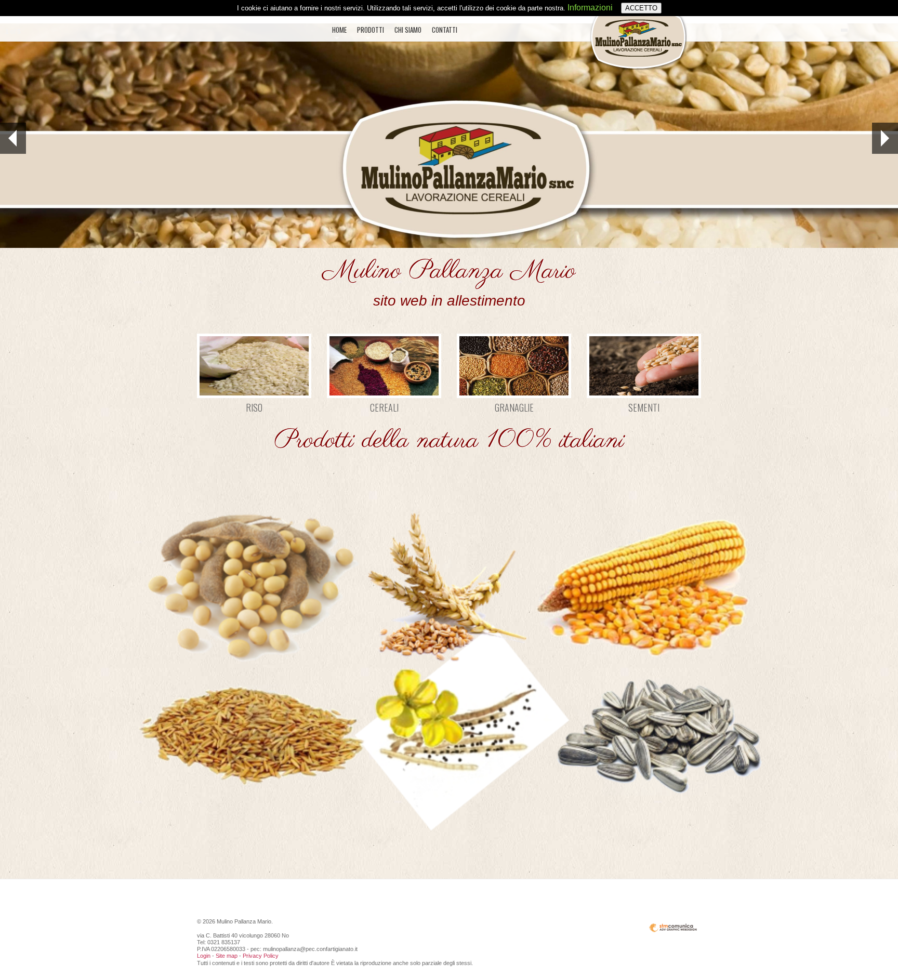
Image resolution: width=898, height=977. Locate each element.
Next (885, 138)
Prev (13, 138)
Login (203, 956)
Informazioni (590, 7)
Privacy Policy (261, 956)
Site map (226, 956)
